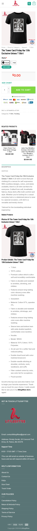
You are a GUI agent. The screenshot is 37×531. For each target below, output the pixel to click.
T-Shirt (31, 47)
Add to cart (23, 90)
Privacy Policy (7, 516)
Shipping (5, 171)
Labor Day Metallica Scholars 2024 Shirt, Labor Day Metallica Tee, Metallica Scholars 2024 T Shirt (28, 152)
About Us (5, 472)
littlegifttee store (24, 390)
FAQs (4, 480)
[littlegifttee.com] (16, 3)
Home (3, 47)
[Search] (29, 3)
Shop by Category (14, 47)
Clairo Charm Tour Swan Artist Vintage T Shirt (9, 150)
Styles (4, 58)
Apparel (24, 47)
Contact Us (6, 476)
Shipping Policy (7, 508)
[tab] (18, 167)
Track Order (6, 488)
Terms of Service (8, 512)
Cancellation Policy (9, 501)
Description (6, 167)
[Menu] (3, 3)
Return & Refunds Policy (11, 504)
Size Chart (6, 484)
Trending (17, 114)
